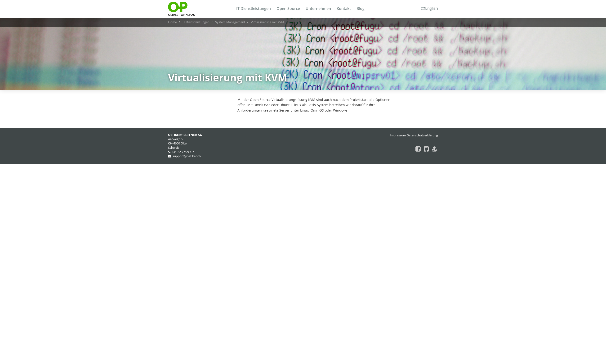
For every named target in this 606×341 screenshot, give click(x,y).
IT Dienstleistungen (253, 8)
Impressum (398, 135)
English (431, 8)
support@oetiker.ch (187, 156)
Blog (360, 8)
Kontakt (344, 8)
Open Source (288, 8)
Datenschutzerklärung (422, 135)
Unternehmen (318, 8)
